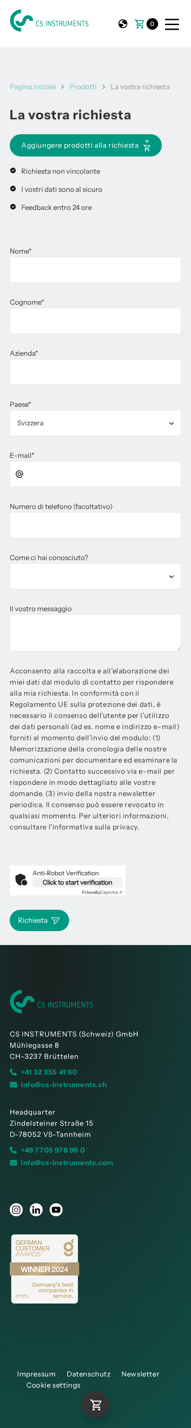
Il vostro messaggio (41, 608)
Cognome (27, 302)
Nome (21, 251)
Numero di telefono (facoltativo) (61, 506)
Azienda (24, 353)
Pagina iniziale (33, 86)
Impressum (36, 1373)
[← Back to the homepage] (95, 1002)
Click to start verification (77, 882)
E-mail (22, 455)
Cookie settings (53, 1385)
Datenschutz (89, 1373)
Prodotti (83, 86)
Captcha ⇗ (102, 892)
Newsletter (140, 1373)
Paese (20, 404)
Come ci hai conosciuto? (49, 557)
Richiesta (33, 920)
